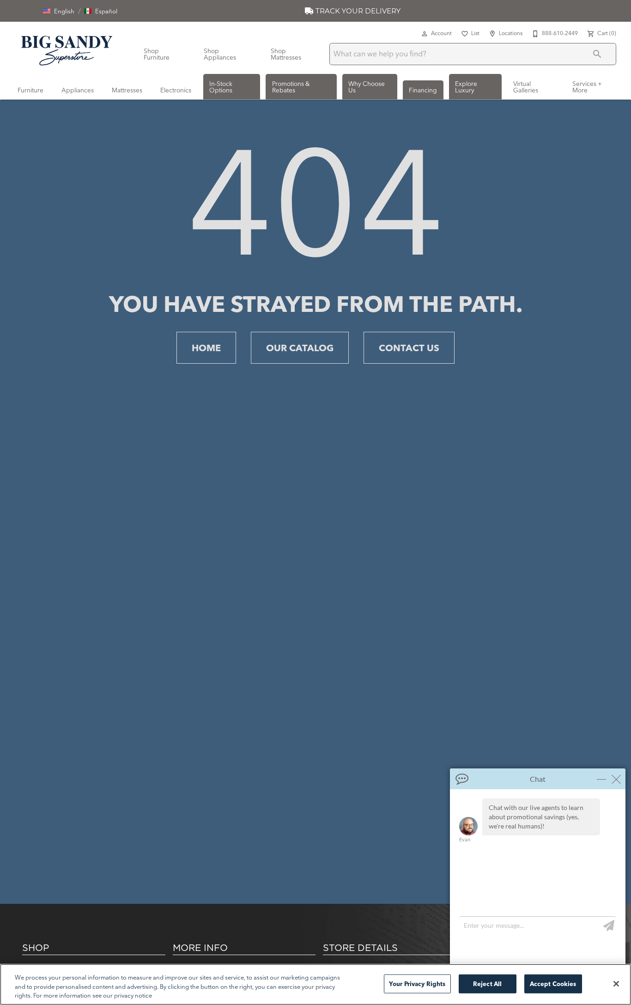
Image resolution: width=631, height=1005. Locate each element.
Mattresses (127, 90)
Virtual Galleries (525, 87)
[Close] (616, 984)
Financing (423, 90)
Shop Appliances (220, 54)
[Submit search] (597, 54)
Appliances (77, 90)
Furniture (30, 90)
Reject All (487, 983)
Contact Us (409, 347)
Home (206, 347)
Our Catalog (300, 347)
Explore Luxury (466, 87)
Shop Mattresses (286, 54)
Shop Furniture (157, 54)
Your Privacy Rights (417, 983)
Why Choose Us (366, 87)
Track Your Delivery (357, 10)
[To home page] (67, 48)
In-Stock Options (220, 87)
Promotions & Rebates (291, 87)
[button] (58, 11)
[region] (315, 984)
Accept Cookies (553, 983)
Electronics (175, 90)
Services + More (587, 87)
